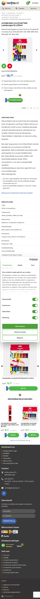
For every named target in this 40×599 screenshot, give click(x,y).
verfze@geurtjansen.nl (12, 488)
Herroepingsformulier (10, 463)
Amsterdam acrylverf (10, 562)
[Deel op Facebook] (28, 108)
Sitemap (6, 590)
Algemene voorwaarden (11, 585)
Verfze (9, 3)
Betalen (6, 456)
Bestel (23, 388)
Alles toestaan (20, 326)
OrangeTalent (8, 596)
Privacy (5, 587)
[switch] (35, 305)
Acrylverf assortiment (10, 560)
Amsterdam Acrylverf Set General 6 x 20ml (29, 424)
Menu (36, 3)
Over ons (6, 555)
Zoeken (21, 8)
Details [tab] (20, 265)
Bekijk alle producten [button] (19, 440)
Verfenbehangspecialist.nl (12, 592)
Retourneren (7, 461)
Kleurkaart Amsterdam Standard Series (17, 193)
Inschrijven (8, 521)
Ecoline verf (7, 570)
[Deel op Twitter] (31, 108)
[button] (9, 66)
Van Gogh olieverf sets (10, 572)
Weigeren (20, 338)
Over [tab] (32, 265)
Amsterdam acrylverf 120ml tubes (14, 565)
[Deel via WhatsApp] (34, 108)
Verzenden (7, 458)
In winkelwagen (15, 100)
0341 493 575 (8, 479)
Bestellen (6, 453)
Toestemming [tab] (7, 265)
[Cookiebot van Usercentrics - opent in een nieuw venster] (29, 259)
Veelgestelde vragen (10, 451)
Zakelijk (5, 557)
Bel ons (8, 8)
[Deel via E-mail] (37, 108)
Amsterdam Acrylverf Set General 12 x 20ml (18, 378)
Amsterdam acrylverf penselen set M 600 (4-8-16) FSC (10, 425)
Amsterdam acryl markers (12, 567)
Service (33, 8)
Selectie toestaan (20, 332)
